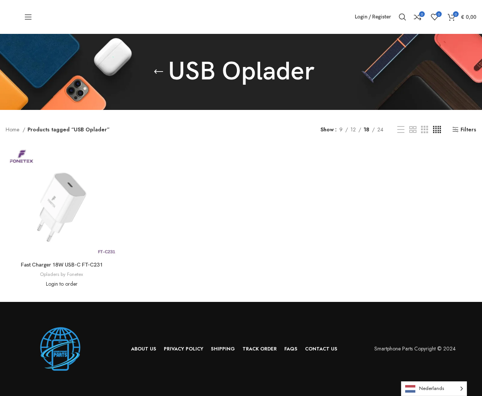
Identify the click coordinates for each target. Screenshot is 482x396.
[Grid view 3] (424, 129)
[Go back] (158, 71)
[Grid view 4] (437, 129)
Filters (468, 129)
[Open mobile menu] (28, 16)
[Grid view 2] (412, 129)
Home (13, 129)
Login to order (62, 284)
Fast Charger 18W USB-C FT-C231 (62, 265)
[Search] (402, 16)
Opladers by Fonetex (61, 274)
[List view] (400, 129)
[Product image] (62, 202)
